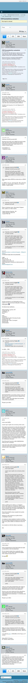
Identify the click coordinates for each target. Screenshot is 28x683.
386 (18, 36)
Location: (8, 47)
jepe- (10, 633)
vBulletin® (20, 680)
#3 (25, 137)
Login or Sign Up (22, 1)
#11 (25, 464)
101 (13, 36)
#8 (25, 338)
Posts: (7, 45)
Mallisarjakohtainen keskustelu (13, 14)
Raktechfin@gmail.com (7, 264)
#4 (25, 165)
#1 (25, 50)
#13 (25, 571)
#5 (25, 200)
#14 (25, 613)
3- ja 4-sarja (23, 14)
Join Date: (8, 44)
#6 (25, 229)
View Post (18, 167)
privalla (10, 73)
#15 (25, 655)
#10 (25, 418)
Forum (5, 14)
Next (24, 36)
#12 (25, 543)
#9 (25, 380)
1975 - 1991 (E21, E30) (6, 16)
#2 (25, 92)
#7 (25, 280)
